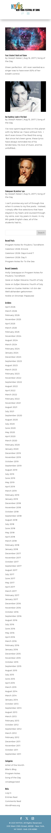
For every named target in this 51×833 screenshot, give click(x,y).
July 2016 (9, 624)
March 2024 (11, 344)
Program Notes (12, 773)
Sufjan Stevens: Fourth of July (28, 280)
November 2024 (13, 336)
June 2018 (10, 528)
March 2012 (11, 733)
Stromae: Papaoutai (24, 296)
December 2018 (13, 503)
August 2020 (11, 419)
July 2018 (9, 524)
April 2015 (10, 683)
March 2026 (11, 311)
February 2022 (12, 399)
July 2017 (9, 574)
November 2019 (13, 457)
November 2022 (13, 378)
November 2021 (13, 403)
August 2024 (11, 340)
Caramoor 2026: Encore (16, 249)
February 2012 (12, 737)
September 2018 (13, 516)
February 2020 (12, 445)
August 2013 (11, 712)
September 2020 (13, 415)
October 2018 (11, 511)
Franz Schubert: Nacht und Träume (16, 55)
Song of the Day (13, 777)
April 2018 (10, 537)
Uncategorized (12, 782)
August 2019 (11, 470)
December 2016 (13, 603)
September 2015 (13, 666)
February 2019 (12, 495)
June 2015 (10, 679)
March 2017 (11, 591)
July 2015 (9, 674)
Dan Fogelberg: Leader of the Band (16, 117)
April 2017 (10, 587)
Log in (8, 793)
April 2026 (10, 307)
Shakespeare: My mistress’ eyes (15, 191)
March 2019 (11, 491)
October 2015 (11, 662)
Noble (8, 296)
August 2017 (11, 570)
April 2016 (10, 637)
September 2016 (13, 616)
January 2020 (11, 449)
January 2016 (11, 649)
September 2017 (13, 566)
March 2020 (11, 440)
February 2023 (12, 373)
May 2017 (9, 582)
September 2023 (13, 361)
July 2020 (10, 424)
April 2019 (10, 486)
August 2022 (11, 386)
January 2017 (11, 599)
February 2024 (12, 349)
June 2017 (10, 578)
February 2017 (12, 595)
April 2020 (10, 436)
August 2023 (11, 365)
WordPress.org (12, 805)
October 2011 (11, 750)
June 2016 (10, 628)
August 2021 (11, 407)
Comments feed (13, 801)
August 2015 (11, 670)
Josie (7, 280)
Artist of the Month (14, 765)
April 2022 (10, 390)
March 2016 (11, 641)
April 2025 (10, 323)
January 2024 (11, 353)
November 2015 (13, 658)
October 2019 (11, 461)
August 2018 (11, 520)
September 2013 (13, 708)
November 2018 (13, 507)
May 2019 (9, 482)
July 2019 (9, 474)
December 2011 (12, 741)
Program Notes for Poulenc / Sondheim (24, 245)
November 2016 (13, 608)
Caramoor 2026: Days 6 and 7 (19, 253)
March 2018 (11, 541)
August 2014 (11, 691)
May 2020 (10, 432)
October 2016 (11, 612)
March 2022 (11, 394)
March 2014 (11, 695)
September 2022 (13, 382)
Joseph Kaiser (15, 58)
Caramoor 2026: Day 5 (16, 257)
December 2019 (13, 453)
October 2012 (11, 724)
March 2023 (11, 369)
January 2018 (11, 549)
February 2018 (12, 545)
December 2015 (13, 654)
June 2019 (10, 478)
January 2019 (11, 499)
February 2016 (12, 645)
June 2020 (10, 428)
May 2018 (9, 532)
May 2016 (9, 633)
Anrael (8, 288)
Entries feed (11, 797)
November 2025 (13, 319)
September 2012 (13, 729)
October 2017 (11, 562)
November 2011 (12, 745)
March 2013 (11, 716)
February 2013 (12, 720)
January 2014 (11, 700)
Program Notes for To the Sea (19, 261)
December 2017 (13, 553)
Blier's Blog (10, 769)
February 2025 (12, 332)
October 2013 (11, 704)
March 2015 (10, 687)
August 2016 (11, 620)
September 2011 (13, 754)
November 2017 (13, 557)
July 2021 (9, 411)
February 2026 (12, 315)
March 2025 (11, 328)
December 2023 (13, 357)
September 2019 (13, 465)
